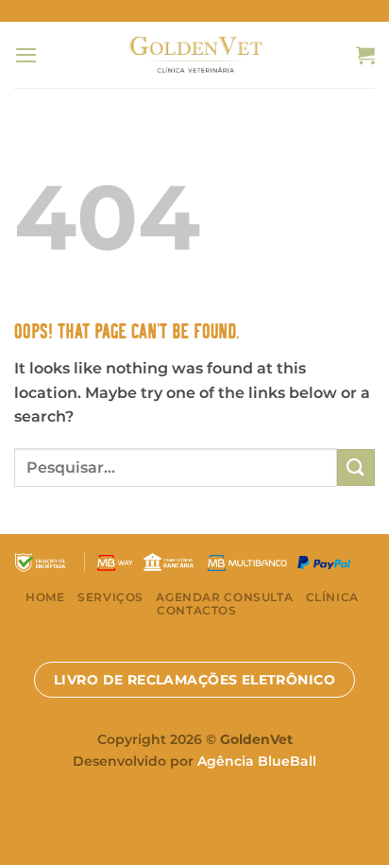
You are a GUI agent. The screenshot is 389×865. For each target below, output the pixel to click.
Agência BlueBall (256, 761)
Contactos (197, 610)
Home (44, 597)
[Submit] (356, 467)
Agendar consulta (224, 597)
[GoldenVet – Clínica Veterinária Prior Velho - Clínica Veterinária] (195, 54)
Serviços (110, 597)
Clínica (332, 597)
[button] (26, 54)
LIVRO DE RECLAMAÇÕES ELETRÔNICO (194, 679)
